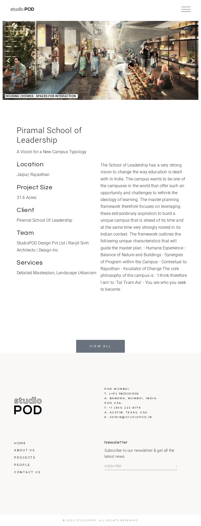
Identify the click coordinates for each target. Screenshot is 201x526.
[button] (8, 60)
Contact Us (27, 472)
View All (100, 346)
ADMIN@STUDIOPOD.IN (131, 417)
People (22, 465)
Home (20, 443)
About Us (24, 450)
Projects (25, 457)
